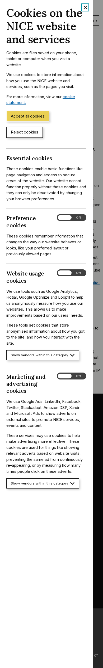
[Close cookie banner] (85, 7)
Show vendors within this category (39, 355)
